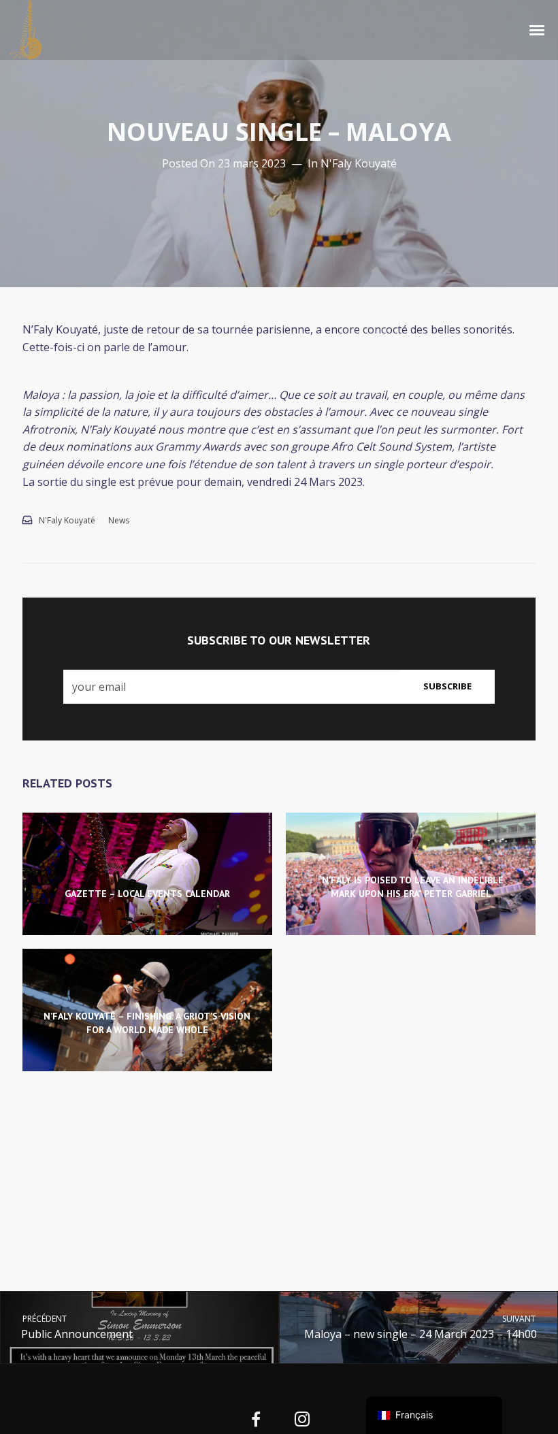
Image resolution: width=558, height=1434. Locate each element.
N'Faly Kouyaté (359, 163)
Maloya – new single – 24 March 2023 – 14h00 (421, 1327)
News (118, 520)
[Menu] (538, 29)
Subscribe (447, 686)
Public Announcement (76, 1327)
